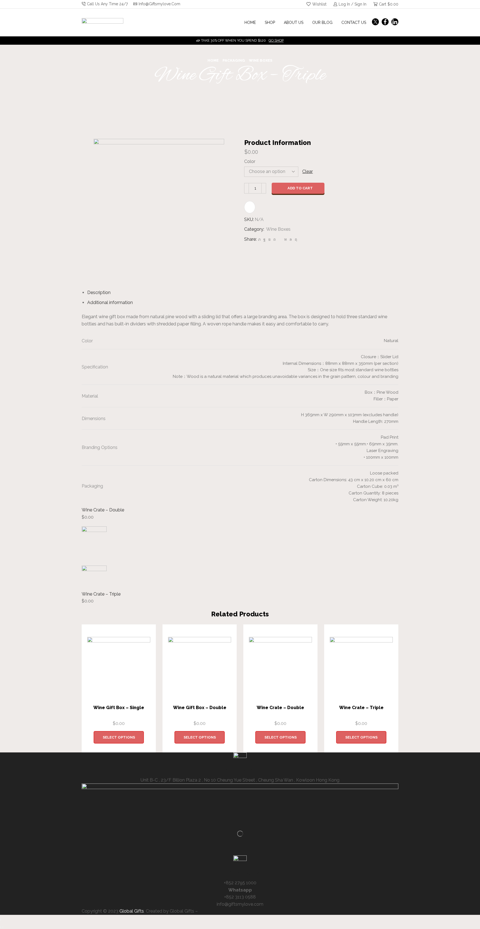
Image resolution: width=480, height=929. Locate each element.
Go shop (276, 40)
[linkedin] (285, 239)
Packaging (233, 60)
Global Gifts (131, 911)
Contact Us (353, 22)
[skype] (295, 239)
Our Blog (322, 22)
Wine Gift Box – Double (199, 707)
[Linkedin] (394, 22)
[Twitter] (375, 22)
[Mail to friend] (280, 239)
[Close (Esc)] (0, 919)
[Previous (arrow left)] (0, 927)
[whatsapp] (290, 239)
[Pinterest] (274, 239)
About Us (293, 22)
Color (249, 161)
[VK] (269, 239)
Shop (270, 22)
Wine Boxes (260, 60)
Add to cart (300, 188)
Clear (307, 171)
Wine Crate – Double (103, 510)
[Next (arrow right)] (2, 927)
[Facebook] (385, 22)
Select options (119, 737)
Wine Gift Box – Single (118, 707)
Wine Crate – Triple (101, 594)
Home (250, 22)
